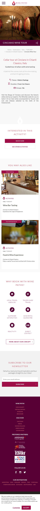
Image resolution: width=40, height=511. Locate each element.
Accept (26, 508)
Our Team (20, 421)
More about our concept (20, 342)
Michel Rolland (20, 426)
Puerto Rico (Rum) (9, 484)
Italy (28, 482)
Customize (16, 508)
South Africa (28, 484)
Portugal (34, 482)
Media (20, 423)
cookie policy (8, 503)
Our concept (20, 407)
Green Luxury (20, 428)
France (23, 482)
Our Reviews (20, 430)
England (17, 482)
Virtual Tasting (20, 409)
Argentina (5, 482)
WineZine (20, 411)
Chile (11, 482)
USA (34, 484)
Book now (20, 141)
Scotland (19, 484)
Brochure (20, 414)
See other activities (20, 147)
